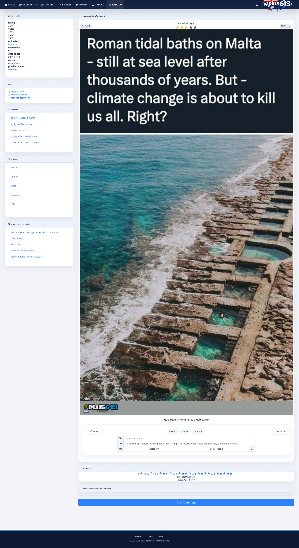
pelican (14, 167)
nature (198, 431)
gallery (27, 4)
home (11, 4)
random (116, 4)
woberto (12, 44)
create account (19, 94)
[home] (277, 4)
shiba (13, 185)
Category (154, 448)
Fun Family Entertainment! (24, 136)
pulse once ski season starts (25, 142)
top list (49, 4)
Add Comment (186, 502)
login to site (17, 91)
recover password (20, 97)
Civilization (16, 238)
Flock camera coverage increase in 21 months (34, 232)
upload (99, 4)
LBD (13, 204)
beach (172, 431)
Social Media (217, 448)
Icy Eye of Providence (22, 124)
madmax (15, 195)
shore (185, 431)
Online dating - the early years (27, 256)
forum (82, 4)
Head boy (15, 244)
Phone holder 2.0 (19, 130)
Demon (14, 176)
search (66, 4)
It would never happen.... (24, 250)
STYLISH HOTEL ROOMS (23, 118)
